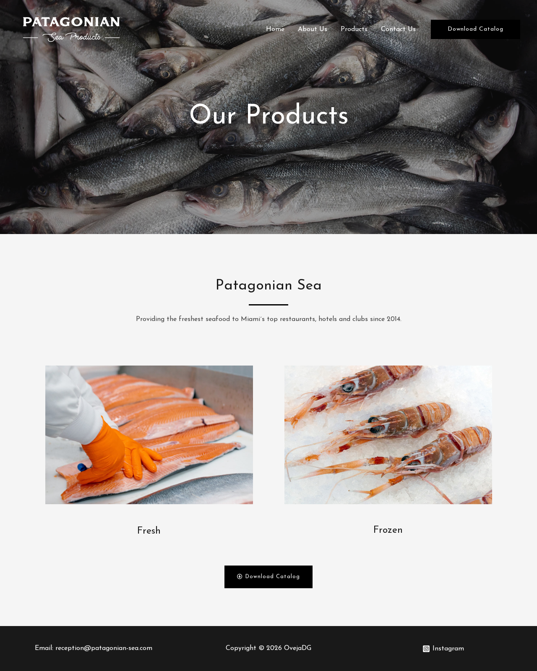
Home (275, 29)
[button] (268, 577)
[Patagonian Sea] (71, 29)
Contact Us (398, 29)
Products (354, 29)
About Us (312, 29)
